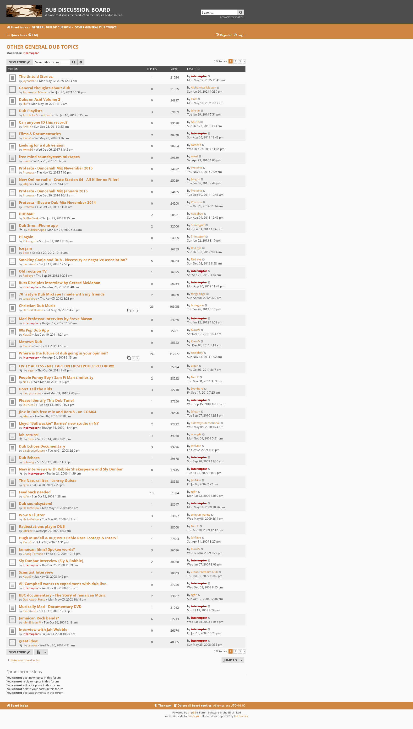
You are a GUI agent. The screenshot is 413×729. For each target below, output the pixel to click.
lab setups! (28, 434)
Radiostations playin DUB (42, 526)
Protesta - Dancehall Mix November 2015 (56, 168)
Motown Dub (30, 341)
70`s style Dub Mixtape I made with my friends (61, 294)
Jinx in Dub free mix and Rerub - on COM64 (57, 411)
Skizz (31, 439)
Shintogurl (198, 225)
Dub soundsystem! (35, 503)
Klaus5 (27, 138)
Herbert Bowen (33, 310)
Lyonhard (197, 388)
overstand (29, 264)
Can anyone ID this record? (43, 122)
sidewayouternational (205, 423)
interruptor (31, 53)
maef (26, 161)
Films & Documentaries (40, 133)
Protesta (28, 172)
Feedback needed (35, 492)
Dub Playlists (30, 110)
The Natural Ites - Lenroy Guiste (47, 480)
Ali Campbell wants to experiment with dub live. (63, 583)
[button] (244, 61)
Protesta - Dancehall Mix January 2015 (53, 191)
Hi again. (26, 236)
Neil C (27, 382)
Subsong (28, 462)
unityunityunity (200, 514)
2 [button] (235, 61)
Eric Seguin (194, 716)
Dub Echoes (29, 457)
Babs (26, 253)
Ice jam (25, 248)
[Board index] (25, 10)
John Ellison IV (32, 622)
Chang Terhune (33, 554)
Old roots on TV (33, 271)
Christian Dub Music (37, 305)
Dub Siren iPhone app (38, 225)
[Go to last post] (209, 76)
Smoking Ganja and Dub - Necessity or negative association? (73, 259)
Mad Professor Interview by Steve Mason (55, 318)
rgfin (26, 485)
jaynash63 (29, 81)
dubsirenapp (36, 230)
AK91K (27, 127)
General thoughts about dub (44, 87)
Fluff (25, 104)
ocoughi (196, 434)
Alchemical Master (35, 92)
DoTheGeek (30, 218)
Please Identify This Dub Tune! (46, 400)
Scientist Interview (36, 572)
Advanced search (232, 17)
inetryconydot (32, 393)
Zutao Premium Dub (204, 572)
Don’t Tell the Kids (35, 388)
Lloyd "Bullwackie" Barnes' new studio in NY (59, 423)
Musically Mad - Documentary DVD (50, 606)
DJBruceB (29, 405)
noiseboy (197, 213)
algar (31, 370)
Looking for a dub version (42, 145)
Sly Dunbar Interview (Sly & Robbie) (51, 560)
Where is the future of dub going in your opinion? (63, 353)
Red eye (196, 248)
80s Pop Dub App (34, 330)
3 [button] (240, 61)
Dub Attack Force (34, 599)
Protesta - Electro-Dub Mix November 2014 (57, 202)
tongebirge (30, 298)
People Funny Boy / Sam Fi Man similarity (56, 377)
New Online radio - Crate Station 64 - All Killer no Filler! (69, 179)
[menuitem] (33, 35)
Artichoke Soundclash (37, 115)
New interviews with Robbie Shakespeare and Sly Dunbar (71, 469)
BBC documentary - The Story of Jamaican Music (62, 595)
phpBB (192, 712)
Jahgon (27, 184)
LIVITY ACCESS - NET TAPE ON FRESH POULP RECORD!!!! (66, 366)
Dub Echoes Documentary (42, 446)
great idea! (28, 641)
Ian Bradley (241, 716)
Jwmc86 (28, 150)
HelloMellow (31, 508)
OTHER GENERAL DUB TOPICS (42, 46)
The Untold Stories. (36, 76)
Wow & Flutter (32, 514)
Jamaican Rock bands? (39, 618)
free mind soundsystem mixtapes (49, 156)
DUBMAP (26, 213)
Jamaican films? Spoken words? (47, 549)
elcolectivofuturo (34, 451)
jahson (195, 110)
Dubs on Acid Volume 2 (39, 99)
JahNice (196, 446)
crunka (32, 645)
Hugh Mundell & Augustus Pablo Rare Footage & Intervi (68, 537)
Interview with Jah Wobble (43, 629)
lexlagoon (197, 305)
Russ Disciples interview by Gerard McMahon (59, 282)
